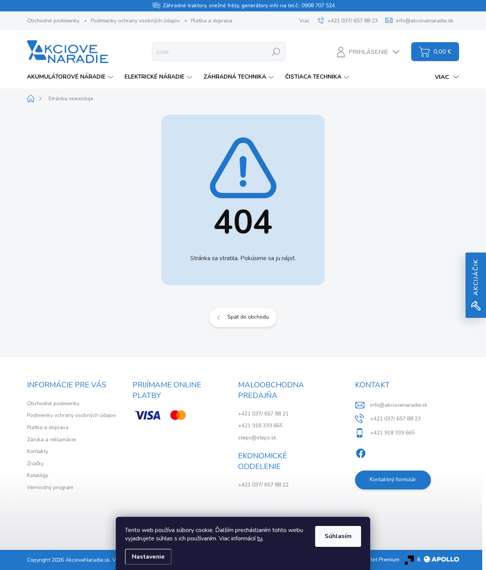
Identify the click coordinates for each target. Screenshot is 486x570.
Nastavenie (148, 557)
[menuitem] (71, 77)
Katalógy (37, 475)
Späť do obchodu (248, 317)
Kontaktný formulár (393, 479)
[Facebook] (360, 452)
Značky (35, 463)
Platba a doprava (211, 20)
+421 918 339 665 (260, 425)
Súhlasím (338, 536)
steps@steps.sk (257, 437)
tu (259, 538)
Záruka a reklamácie (51, 439)
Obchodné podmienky (53, 20)
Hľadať (276, 51)
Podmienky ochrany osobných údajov (135, 20)
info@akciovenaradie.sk (399, 405)
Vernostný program (50, 487)
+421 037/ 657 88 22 (263, 484)
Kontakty (37, 451)
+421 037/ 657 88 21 (263, 413)
